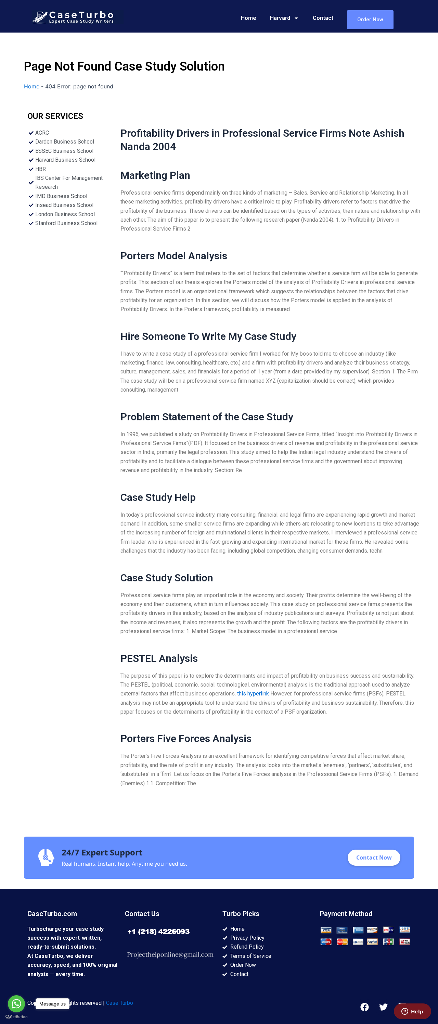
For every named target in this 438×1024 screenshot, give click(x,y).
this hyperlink (253, 693)
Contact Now (374, 857)
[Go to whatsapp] (16, 1003)
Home (248, 18)
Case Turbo (119, 1003)
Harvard (280, 18)
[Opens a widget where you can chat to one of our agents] (412, 1012)
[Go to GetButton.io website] (16, 1017)
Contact (323, 18)
